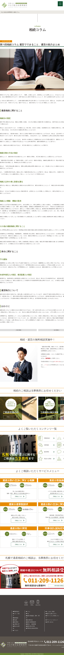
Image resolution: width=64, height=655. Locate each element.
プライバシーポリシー (52, 620)
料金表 (15, 620)
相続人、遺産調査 (31, 624)
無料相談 (46, 445)
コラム (28, 611)
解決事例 (46, 451)
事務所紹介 (47, 438)
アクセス (16, 630)
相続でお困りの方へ (51, 613)
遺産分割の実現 (31, 626)
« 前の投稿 (18, 330)
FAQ (28, 613)
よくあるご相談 (50, 611)
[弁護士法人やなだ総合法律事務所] (14, 3)
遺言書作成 (29, 620)
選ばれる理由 (47, 458)
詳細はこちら (18, 496)
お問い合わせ (49, 622)
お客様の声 (16, 624)
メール (46, 364)
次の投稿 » (56, 330)
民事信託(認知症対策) (32, 628)
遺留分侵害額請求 (31, 622)
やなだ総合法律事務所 (6, 12)
